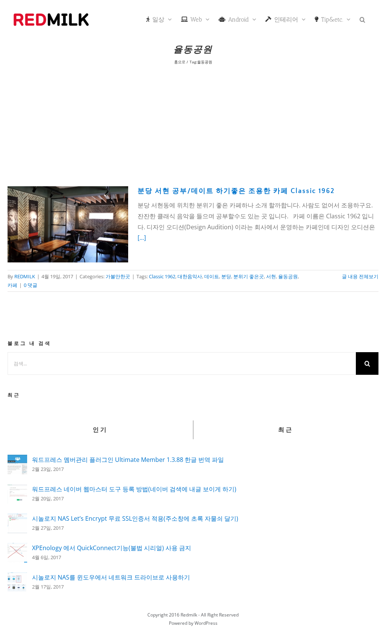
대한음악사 (190, 276)
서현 (271, 276)
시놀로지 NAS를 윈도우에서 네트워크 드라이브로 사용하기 (111, 577)
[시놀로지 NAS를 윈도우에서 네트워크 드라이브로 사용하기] (17, 577)
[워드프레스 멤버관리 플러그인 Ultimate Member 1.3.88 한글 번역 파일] (17, 460)
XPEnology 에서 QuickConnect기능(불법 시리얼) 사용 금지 (111, 548)
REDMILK (24, 276)
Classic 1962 (162, 276)
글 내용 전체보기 (360, 276)
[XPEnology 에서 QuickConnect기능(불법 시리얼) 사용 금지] (17, 548)
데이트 (211, 276)
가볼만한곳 (118, 276)
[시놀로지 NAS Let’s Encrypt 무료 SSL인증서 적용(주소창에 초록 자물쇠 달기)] (17, 519)
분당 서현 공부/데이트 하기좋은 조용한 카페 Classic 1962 (236, 191)
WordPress (206, 623)
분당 (226, 276)
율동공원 (288, 276)
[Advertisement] (193, 124)
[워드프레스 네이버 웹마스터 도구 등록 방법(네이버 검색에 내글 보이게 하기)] (17, 489)
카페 (12, 285)
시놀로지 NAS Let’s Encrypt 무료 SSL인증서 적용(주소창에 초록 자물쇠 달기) (135, 518)
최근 (285, 429)
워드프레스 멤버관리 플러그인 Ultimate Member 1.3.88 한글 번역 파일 (128, 459)
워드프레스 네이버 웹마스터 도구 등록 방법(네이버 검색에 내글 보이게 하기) (134, 489)
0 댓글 (30, 285)
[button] (362, 19)
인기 (100, 429)
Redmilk (189, 615)
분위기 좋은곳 (248, 276)
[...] (142, 237)
